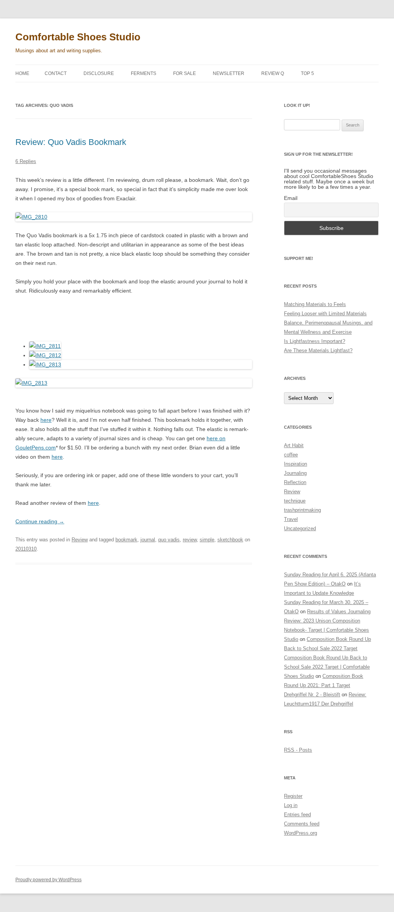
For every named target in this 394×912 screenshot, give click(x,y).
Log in (290, 805)
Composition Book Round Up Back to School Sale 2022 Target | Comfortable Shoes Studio (327, 667)
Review (80, 540)
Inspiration (295, 464)
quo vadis (169, 540)
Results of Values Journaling (339, 611)
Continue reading (39, 521)
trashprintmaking (302, 510)
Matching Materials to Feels (315, 304)
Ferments (143, 73)
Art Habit (294, 445)
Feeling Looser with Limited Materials (325, 313)
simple (207, 540)
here (46, 420)
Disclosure (98, 73)
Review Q (272, 73)
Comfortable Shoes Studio (77, 37)
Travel (291, 519)
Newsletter (228, 73)
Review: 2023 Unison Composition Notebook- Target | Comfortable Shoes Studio (326, 630)
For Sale (184, 73)
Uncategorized (300, 528)
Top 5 (307, 73)
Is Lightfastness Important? (314, 341)
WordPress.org (300, 833)
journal (147, 540)
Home (22, 73)
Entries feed (297, 814)
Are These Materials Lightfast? (318, 350)
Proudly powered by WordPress (48, 879)
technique (295, 501)
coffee (291, 455)
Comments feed (301, 824)
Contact (56, 73)
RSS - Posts (298, 750)
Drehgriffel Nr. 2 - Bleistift (312, 694)
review (190, 540)
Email (290, 198)
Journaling (295, 473)
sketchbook (230, 540)
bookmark (126, 540)
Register (293, 796)
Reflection (295, 482)
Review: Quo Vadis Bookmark (70, 142)
